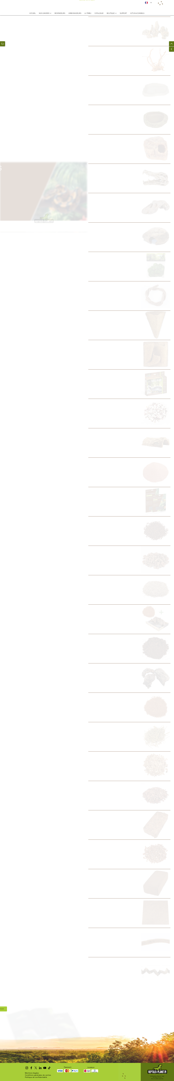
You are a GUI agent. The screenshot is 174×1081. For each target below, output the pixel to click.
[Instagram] (27, 1068)
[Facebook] (31, 1068)
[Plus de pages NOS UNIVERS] (50, 13)
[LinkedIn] (40, 1068)
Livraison (90, 1067)
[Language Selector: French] (148, 2)
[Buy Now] (2, 43)
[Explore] (137, 21)
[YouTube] (45, 1068)
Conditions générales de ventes (38, 1075)
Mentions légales (32, 1073)
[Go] (171, 43)
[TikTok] (49, 1068)
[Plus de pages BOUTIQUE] (115, 13)
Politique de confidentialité (36, 1077)
